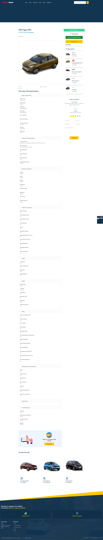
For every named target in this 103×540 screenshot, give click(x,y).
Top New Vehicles (17, 525)
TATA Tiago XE (46, 481)
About (15, 523)
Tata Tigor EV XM (24, 481)
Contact (43, 2)
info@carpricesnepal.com (5, 525)
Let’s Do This (49, 444)
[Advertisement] (51, 14)
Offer (15, 530)
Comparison (35, 2)
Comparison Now (74, 41)
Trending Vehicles (17, 527)
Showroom (49, 2)
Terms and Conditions (94, 537)
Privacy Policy (86, 537)
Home (26, 2)
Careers (100, 537)
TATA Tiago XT (69, 481)
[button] (40, 95)
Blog (40, 2)
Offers (30, 2)
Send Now (74, 137)
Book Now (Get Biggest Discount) (74, 37)
